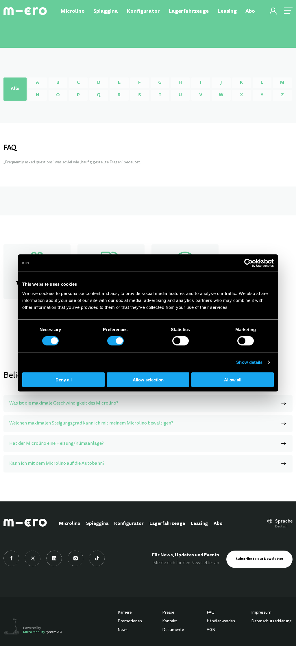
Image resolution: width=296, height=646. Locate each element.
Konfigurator (129, 523)
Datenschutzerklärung (271, 621)
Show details (249, 362)
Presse (168, 613)
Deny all (64, 379)
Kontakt (169, 621)
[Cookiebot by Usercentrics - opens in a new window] (248, 263)
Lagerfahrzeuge (167, 523)
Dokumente (173, 630)
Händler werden (221, 621)
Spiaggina (97, 523)
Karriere (125, 613)
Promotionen (130, 621)
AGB (211, 630)
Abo (218, 523)
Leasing (199, 523)
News (122, 630)
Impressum (261, 613)
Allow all (232, 379)
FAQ (210, 613)
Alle (15, 88)
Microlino (69, 523)
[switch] (115, 341)
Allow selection (148, 379)
